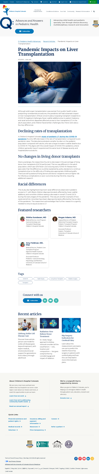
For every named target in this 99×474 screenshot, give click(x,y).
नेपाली (56, 468)
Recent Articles (49, 41)
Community (70, 11)
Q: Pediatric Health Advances (29, 41)
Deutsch (45, 468)
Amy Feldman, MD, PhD (34, 244)
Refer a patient (57, 427)
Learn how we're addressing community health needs (19, 401)
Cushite (72, 468)
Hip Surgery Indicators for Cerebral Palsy (68, 337)
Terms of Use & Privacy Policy (13, 458)
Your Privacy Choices (15, 461)
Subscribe (26, 31)
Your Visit (63, 11)
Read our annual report (18, 406)
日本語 (67, 468)
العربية (40, 468)
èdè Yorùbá (9, 471)
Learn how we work (16, 396)
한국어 (19, 468)
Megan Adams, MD (67, 217)
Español (5, 2)
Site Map (26, 458)
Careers (12, 2)
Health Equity (40, 278)
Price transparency (37, 430)
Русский (30, 468)
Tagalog (61, 468)
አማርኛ (36, 468)
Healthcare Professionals (22, 2)
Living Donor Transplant (57, 278)
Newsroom (34, 427)
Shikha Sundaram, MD (36, 217)
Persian (78, 468)
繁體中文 (25, 468)
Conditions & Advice (52, 11)
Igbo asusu (84, 468)
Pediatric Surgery (72, 278)
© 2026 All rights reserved (37, 458)
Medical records (14, 427)
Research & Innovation (83, 11)
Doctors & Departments (38, 10)
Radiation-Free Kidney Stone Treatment (46, 333)
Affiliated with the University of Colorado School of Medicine (22, 464)
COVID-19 (25, 278)
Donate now (64, 398)
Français (52, 468)
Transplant (25, 282)
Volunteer (12, 430)
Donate (93, 2)
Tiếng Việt (14, 468)
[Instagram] (92, 458)
